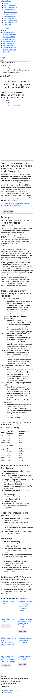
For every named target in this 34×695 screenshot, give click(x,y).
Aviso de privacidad (11, 690)
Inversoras (17, 206)
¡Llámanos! (5, 28)
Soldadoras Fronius (10, 20)
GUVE (7, 101)
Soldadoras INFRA (10, 18)
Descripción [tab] (8, 212)
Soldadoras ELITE (10, 16)
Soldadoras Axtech (10, 12)
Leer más (6, 626)
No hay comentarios (12, 105)
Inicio (6, 3)
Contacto (7, 25)
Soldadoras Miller (10, 5)
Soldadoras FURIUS (10, 23)
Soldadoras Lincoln (10, 8)
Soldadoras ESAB (10, 10)
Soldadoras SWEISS (10, 14)
